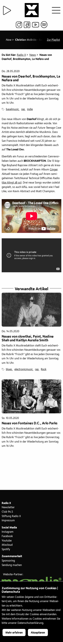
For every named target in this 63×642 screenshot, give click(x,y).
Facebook (7, 536)
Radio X (21, 55)
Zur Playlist (53, 40)
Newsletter (8, 507)
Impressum (8, 520)
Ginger (53, 169)
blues (9, 369)
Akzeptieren (38, 632)
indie (30, 109)
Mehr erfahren (14, 632)
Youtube (7, 540)
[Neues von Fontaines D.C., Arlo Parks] (31, 396)
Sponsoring (8, 560)
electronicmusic (23, 369)
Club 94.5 (7, 511)
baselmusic (12, 109)
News (32, 55)
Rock (43, 369)
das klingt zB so (12, 182)
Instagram (7, 532)
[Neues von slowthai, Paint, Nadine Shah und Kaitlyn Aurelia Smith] (31, 310)
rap (23, 109)
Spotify (6, 549)
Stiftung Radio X (11, 516)
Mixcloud (7, 545)
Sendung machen (12, 565)
